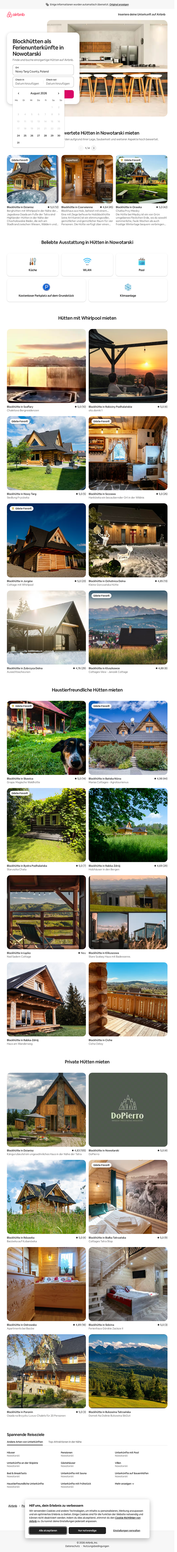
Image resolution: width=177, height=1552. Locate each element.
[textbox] (27, 83)
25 (25, 135)
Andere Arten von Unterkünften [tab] (25, 1441)
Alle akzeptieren (48, 1530)
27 (38, 135)
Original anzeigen (119, 4)
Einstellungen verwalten (126, 1530)
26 (31, 135)
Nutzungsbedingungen (96, 1546)
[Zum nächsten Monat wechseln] (58, 93)
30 (58, 135)
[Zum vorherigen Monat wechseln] (19, 93)
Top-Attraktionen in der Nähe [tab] (65, 1441)
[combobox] (43, 71)
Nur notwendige (87, 1530)
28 (45, 135)
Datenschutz (72, 1546)
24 (18, 135)
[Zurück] (81, 148)
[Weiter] (93, 148)
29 (52, 135)
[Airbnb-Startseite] (16, 14)
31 (18, 142)
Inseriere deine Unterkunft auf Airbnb (141, 14)
